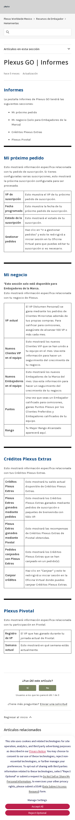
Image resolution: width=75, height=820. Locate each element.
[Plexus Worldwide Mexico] (7, 6)
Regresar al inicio (16, 717)
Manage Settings (37, 800)
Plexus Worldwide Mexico (18, 18)
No (47, 688)
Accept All (37, 806)
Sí (28, 688)
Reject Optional (37, 813)
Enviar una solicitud (53, 704)
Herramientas (11, 23)
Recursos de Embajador (49, 18)
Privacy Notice (37, 751)
